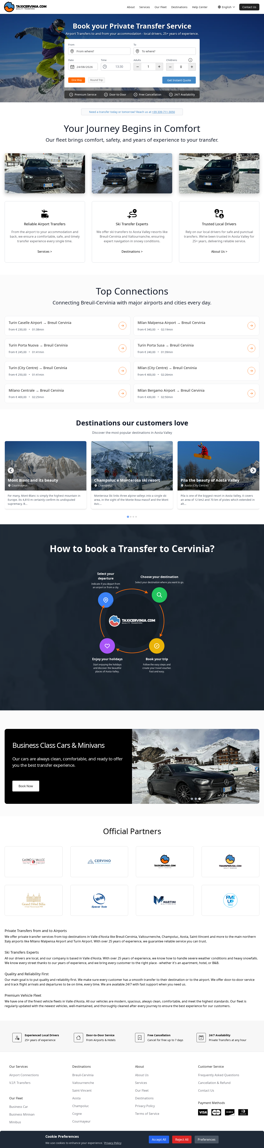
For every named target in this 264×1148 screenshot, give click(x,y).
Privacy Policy (145, 1106)
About (131, 7)
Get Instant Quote (179, 80)
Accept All (159, 1139)
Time (103, 60)
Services (144, 7)
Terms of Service (147, 1114)
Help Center (200, 7)
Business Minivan (22, 1114)
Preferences (206, 1139)
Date (71, 60)
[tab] (128, 517)
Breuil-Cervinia (83, 1075)
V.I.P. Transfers (20, 1083)
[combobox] (99, 51)
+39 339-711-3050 (163, 112)
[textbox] (99, 51)
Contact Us (249, 7)
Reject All (181, 1139)
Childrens (171, 60)
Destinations (179, 7)
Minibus (15, 1122)
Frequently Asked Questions (218, 1075)
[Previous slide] (11, 470)
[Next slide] (253, 470)
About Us (142, 1075)
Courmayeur (81, 1121)
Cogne (77, 1114)
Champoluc (80, 1106)
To (135, 44)
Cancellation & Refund (214, 1083)
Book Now (26, 786)
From (71, 44)
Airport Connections (24, 1075)
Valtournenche (83, 1083)
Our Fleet (161, 7)
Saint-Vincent (82, 1090)
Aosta (76, 1098)
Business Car (18, 1107)
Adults (137, 60)
